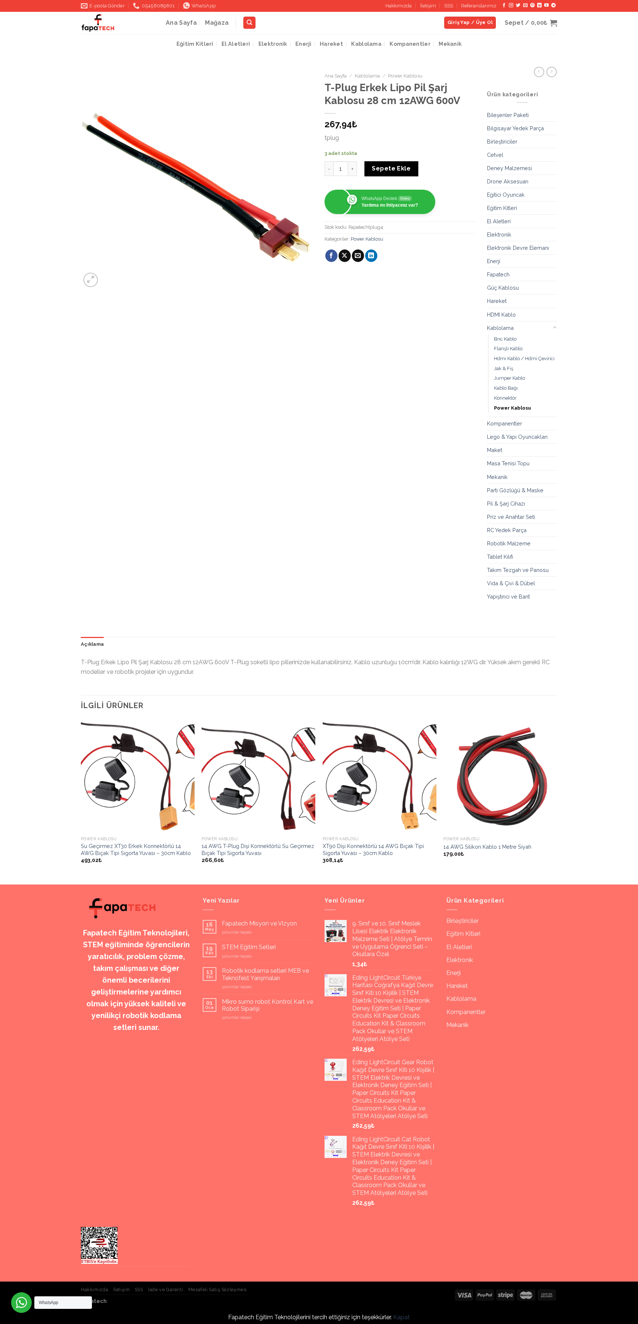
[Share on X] (345, 255)
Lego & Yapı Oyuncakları (517, 437)
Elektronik (272, 44)
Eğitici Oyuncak (506, 195)
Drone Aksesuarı (507, 181)
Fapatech (498, 274)
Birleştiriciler (502, 141)
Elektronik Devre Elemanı (518, 248)
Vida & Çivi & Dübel (511, 583)
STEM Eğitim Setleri (249, 947)
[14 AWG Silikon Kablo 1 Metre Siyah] (500, 776)
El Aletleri (236, 44)
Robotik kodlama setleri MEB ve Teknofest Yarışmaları (265, 974)
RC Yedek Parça (506, 530)
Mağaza (217, 22)
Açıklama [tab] (92, 644)
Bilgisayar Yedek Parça (515, 128)
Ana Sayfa (181, 22)
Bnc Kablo (505, 339)
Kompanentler (410, 44)
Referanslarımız (478, 5)
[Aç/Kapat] (554, 328)
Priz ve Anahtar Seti (511, 517)
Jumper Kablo (509, 378)
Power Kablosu (405, 76)
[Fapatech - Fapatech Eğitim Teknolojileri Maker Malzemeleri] (118, 23)
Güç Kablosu (503, 288)
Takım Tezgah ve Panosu (518, 570)
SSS (448, 5)
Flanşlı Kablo (508, 348)
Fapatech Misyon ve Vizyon (259, 923)
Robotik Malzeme (509, 543)
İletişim (428, 5)
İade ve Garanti (165, 1289)
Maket (494, 450)
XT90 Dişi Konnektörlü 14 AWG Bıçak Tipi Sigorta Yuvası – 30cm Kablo (373, 849)
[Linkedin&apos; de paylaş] (371, 255)
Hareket (331, 44)
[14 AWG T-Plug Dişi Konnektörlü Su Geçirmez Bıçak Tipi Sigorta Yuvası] (258, 776)
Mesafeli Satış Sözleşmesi (217, 1289)
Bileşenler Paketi (508, 115)
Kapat (401, 1317)
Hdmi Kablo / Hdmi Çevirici (524, 358)
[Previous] (81, 801)
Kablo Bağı (506, 388)
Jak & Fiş (503, 368)
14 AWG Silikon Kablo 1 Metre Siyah (487, 847)
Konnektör (505, 398)
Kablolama (366, 44)
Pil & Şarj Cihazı (506, 503)
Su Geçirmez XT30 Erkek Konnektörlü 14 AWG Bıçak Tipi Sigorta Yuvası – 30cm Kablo (136, 849)
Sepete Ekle (391, 168)
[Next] (556, 801)
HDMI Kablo (501, 314)
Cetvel (495, 155)
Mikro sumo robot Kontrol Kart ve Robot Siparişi (267, 1005)
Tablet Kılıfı (500, 557)
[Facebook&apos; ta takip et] (504, 5)
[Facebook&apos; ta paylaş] (331, 255)
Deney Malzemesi (509, 168)
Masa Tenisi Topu (508, 463)
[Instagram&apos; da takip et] (511, 5)
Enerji (303, 44)
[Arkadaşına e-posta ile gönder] (358, 255)
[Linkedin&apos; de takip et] (539, 5)
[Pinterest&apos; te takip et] (532, 5)
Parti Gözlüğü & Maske (515, 490)
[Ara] (249, 23)
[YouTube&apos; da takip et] (546, 5)
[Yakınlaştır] (90, 280)
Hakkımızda (398, 5)
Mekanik (450, 44)
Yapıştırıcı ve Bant (508, 596)
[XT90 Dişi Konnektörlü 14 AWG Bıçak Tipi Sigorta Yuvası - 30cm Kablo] (379, 776)
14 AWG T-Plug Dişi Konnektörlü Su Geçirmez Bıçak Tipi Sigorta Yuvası (258, 849)
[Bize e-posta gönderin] (525, 5)
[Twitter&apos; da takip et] (518, 5)
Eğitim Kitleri (194, 44)
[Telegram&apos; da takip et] (553, 5)
